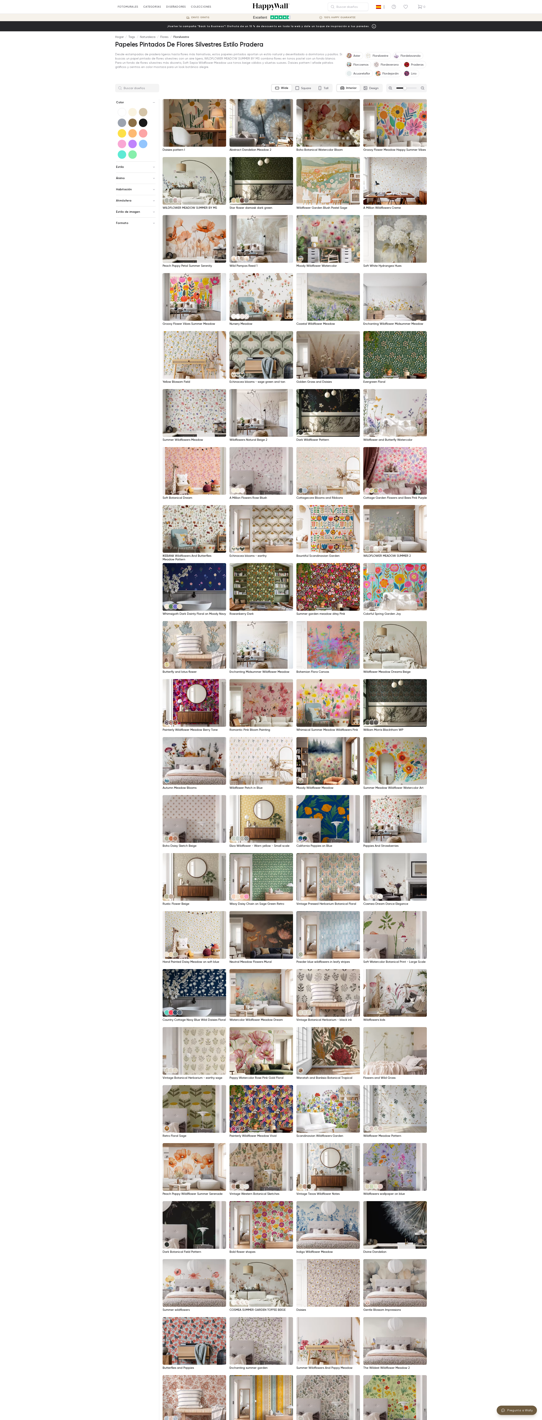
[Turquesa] (122, 154)
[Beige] (143, 112)
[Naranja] (132, 133)
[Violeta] (132, 144)
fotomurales (128, 6)
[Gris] (122, 123)
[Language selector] (380, 7)
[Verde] (132, 154)
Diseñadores (176, 6)
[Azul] (143, 144)
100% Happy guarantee (340, 17)
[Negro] (143, 123)
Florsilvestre (181, 37)
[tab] (282, 88)
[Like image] (221, 104)
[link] (166, 200)
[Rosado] (122, 144)
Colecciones (201, 6)
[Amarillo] (122, 133)
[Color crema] (132, 112)
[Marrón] (132, 123)
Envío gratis (200, 17)
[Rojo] (143, 133)
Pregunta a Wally (520, 1410)
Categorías (152, 6)
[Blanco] (122, 112)
